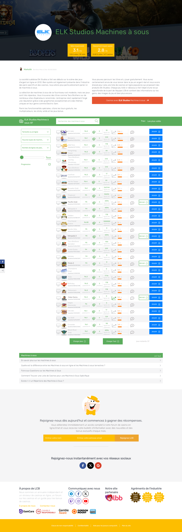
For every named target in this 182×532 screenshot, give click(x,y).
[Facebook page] (78, 494)
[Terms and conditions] (46, 511)
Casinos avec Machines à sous (126, 100)
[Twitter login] (90, 465)
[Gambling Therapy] (80, 511)
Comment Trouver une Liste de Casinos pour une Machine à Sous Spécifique (55, 376)
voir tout (157, 356)
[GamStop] (93, 511)
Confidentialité (83, 526)
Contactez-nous (47, 506)
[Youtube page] (86, 501)
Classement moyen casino (103, 50)
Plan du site (126, 526)
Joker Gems (73, 297)
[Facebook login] (82, 465)
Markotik (28, 69)
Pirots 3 (71, 263)
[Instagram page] (78, 501)
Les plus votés (154, 121)
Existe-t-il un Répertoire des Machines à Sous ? (42, 381)
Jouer (154, 131)
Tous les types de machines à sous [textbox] (35, 140)
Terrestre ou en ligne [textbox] (30, 132)
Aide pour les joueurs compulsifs (105, 526)
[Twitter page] (86, 494)
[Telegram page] (71, 494)
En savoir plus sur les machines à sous (38, 360)
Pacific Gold (72, 202)
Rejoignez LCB (126, 438)
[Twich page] (71, 501)
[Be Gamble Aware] (64, 511)
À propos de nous (27, 506)
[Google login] (98, 465)
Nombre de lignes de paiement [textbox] (34, 148)
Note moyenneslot (77, 50)
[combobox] (36, 132)
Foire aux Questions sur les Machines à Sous (41, 370)
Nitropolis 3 (72, 236)
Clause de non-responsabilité (62, 526)
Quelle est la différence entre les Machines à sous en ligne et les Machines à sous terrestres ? (63, 365)
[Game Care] (26, 511)
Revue (142, 202)
